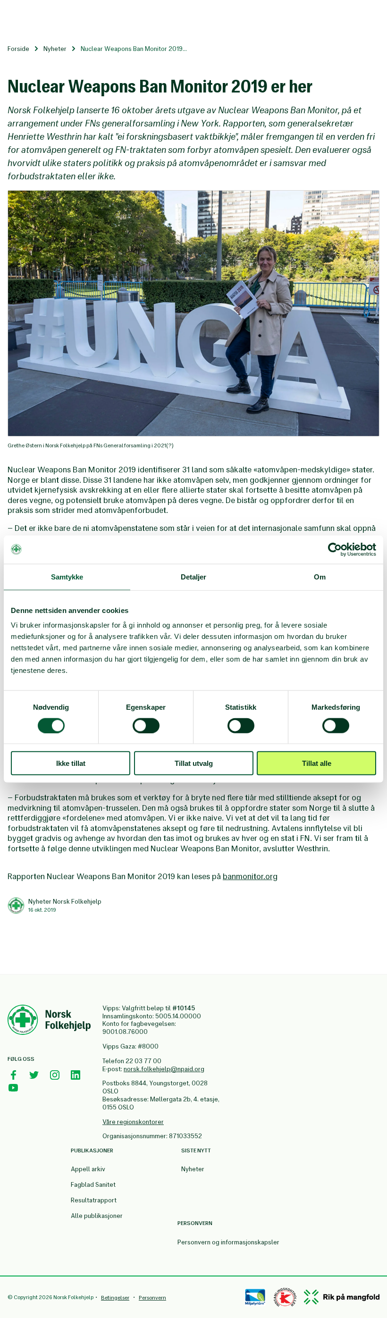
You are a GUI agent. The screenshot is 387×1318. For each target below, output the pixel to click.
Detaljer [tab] (194, 576)
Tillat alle (316, 763)
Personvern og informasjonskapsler (228, 1242)
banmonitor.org (250, 876)
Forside (18, 49)
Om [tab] (320, 576)
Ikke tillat (70, 763)
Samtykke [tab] (67, 576)
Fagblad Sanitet (93, 1185)
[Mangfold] (341, 1297)
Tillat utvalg (194, 763)
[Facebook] (13, 1075)
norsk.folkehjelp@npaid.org (164, 1069)
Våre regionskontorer (133, 1122)
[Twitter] (34, 1075)
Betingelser (115, 1297)
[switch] (146, 725)
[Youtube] (13, 1087)
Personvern (152, 1297)
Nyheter (55, 49)
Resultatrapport (94, 1200)
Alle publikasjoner (97, 1216)
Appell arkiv (88, 1169)
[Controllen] (285, 1297)
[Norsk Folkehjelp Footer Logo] (49, 1021)
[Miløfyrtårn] (255, 1297)
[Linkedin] (75, 1075)
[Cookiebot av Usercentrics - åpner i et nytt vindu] (335, 549)
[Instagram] (54, 1075)
